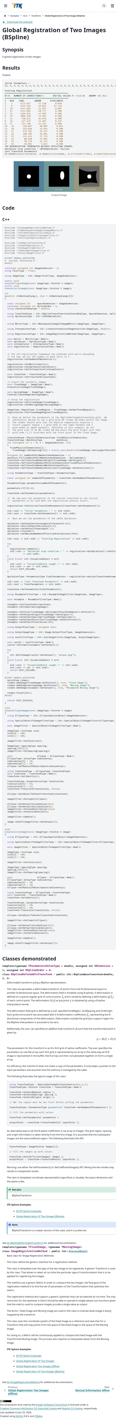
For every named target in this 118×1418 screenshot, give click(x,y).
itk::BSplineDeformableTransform (25, 1243)
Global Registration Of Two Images (35, 1361)
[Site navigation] (5, 5)
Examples (14, 15)
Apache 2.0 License (72, 1408)
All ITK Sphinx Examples (29, 1211)
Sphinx (19, 1416)
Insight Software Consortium (51, 1404)
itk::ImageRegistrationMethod (23, 1382)
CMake (38, 1416)
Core (25, 15)
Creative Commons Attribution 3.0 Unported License (28, 1408)
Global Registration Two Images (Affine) (37, 1366)
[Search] (104, 5)
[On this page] (112, 5)
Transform (36, 15)
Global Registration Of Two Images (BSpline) (40, 1216)
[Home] (5, 15)
